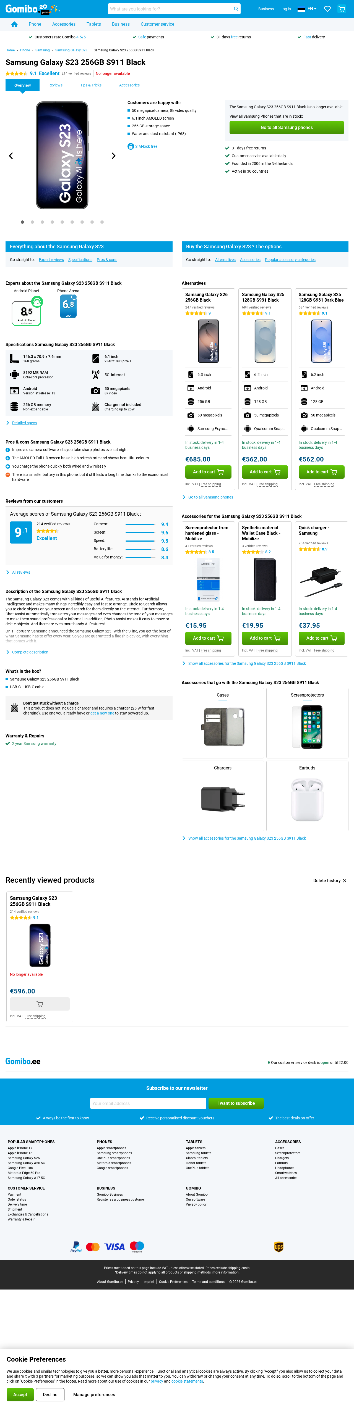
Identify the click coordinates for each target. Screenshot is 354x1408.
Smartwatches (286, 1173)
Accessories (64, 24)
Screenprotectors (287, 1153)
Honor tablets (196, 1163)
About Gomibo (197, 1194)
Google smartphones (112, 1168)
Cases (279, 1148)
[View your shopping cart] (341, 8)
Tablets (94, 24)
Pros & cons (107, 259)
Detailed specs (24, 423)
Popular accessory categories (290, 259)
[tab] (22, 222)
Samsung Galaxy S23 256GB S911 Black (124, 50)
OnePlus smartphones (113, 1158)
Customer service (157, 24)
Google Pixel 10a (20, 1168)
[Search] (236, 8)
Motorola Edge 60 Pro (24, 1173)
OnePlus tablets (197, 1168)
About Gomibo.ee (110, 1282)
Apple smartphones (111, 1148)
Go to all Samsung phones (210, 497)
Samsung (42, 50)
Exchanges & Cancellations (28, 1214)
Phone (35, 24)
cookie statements (187, 1381)
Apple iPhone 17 (20, 1148)
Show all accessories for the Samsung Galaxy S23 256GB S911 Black (247, 663)
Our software (195, 1199)
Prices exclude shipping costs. (227, 1268)
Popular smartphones (31, 1142)
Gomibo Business (110, 1194)
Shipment (15, 1209)
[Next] (113, 155)
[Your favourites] (327, 8)
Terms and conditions (208, 1282)
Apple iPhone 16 (20, 1153)
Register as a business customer (121, 1199)
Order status (17, 1199)
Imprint (149, 1282)
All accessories (286, 1178)
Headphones (284, 1168)
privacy (157, 1381)
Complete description (30, 652)
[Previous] (11, 155)
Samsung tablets (198, 1153)
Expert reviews (51, 259)
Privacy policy (196, 1204)
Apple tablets (195, 1148)
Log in (285, 9)
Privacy (133, 1282)
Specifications (80, 259)
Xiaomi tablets (197, 1158)
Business (121, 24)
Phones (104, 1142)
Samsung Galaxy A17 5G (26, 1178)
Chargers (282, 1158)
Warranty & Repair (21, 1219)
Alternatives (225, 259)
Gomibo (193, 1188)
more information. (226, 1272)
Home (10, 50)
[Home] (14, 24)
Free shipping (211, 484)
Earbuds (281, 1163)
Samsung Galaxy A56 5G (26, 1163)
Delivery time (17, 1204)
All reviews (21, 572)
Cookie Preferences (173, 1282)
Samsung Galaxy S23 (71, 50)
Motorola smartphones (114, 1163)
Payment (14, 1194)
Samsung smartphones (114, 1153)
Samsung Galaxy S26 (24, 1158)
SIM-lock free (146, 146)
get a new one (102, 713)
